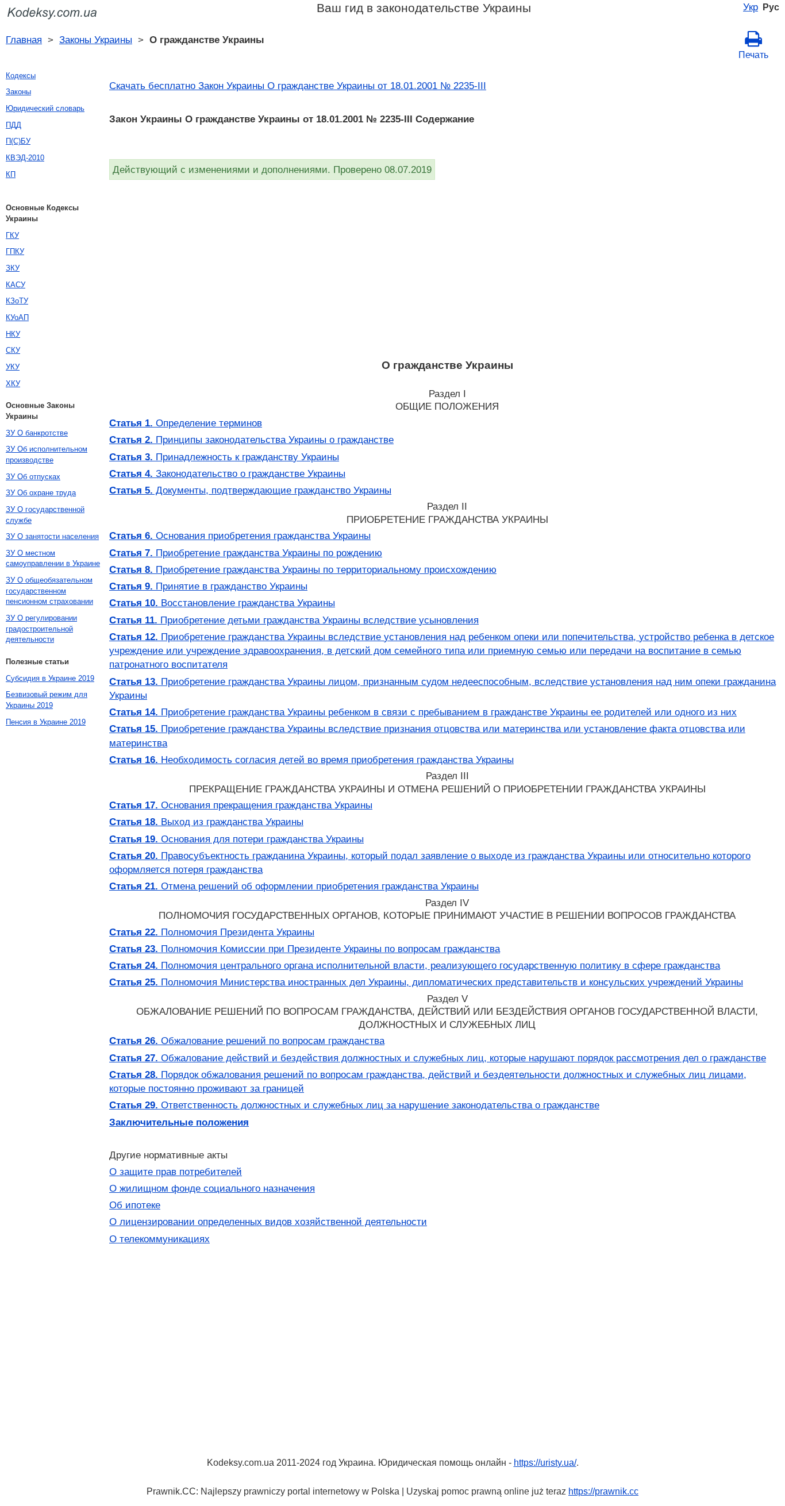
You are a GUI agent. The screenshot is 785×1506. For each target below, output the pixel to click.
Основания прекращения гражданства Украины (240, 805)
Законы (18, 91)
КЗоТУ (17, 300)
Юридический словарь (45, 108)
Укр (750, 7)
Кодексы (21, 75)
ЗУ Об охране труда (41, 492)
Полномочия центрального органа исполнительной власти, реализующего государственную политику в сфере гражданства (414, 965)
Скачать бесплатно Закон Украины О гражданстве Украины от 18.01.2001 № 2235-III (297, 85)
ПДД (13, 125)
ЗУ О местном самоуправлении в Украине (53, 558)
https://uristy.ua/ (545, 1463)
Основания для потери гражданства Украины (236, 839)
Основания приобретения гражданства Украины (240, 535)
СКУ (13, 350)
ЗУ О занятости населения (52, 536)
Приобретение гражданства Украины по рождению (245, 553)
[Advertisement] (447, 266)
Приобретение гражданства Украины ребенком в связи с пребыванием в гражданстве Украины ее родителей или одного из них (423, 712)
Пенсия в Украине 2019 (46, 722)
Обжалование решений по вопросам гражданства (246, 1040)
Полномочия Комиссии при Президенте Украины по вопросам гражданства (304, 948)
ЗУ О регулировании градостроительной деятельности (41, 629)
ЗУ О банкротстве (37, 433)
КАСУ (15, 284)
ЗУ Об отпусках (33, 476)
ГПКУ (15, 251)
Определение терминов (185, 423)
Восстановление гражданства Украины (222, 602)
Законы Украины (95, 39)
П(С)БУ (18, 141)
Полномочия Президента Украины (211, 932)
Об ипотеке (134, 1205)
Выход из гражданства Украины (206, 821)
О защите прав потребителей (175, 1171)
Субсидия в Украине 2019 (50, 678)
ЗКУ (13, 268)
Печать (753, 55)
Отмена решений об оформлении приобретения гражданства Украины (294, 886)
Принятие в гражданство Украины (208, 586)
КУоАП (17, 317)
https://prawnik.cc (603, 1491)
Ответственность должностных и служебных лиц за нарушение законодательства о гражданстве (354, 1105)
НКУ (13, 334)
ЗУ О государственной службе (45, 515)
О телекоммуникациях (159, 1239)
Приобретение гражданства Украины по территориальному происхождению (303, 569)
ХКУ (13, 383)
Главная (24, 39)
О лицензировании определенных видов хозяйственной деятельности (268, 1221)
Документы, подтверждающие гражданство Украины (250, 490)
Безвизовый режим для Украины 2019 (46, 700)
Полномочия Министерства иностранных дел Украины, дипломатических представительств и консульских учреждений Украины (426, 982)
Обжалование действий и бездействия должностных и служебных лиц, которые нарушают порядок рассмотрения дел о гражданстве (437, 1058)
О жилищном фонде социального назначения (212, 1188)
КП (11, 174)
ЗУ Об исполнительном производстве (46, 454)
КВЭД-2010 (25, 157)
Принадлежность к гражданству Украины (224, 457)
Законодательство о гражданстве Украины (227, 473)
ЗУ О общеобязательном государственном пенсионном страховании (49, 591)
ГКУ (12, 235)
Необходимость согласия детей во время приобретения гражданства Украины (311, 759)
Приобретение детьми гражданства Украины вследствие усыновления (294, 620)
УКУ (13, 367)
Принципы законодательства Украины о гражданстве (251, 439)
